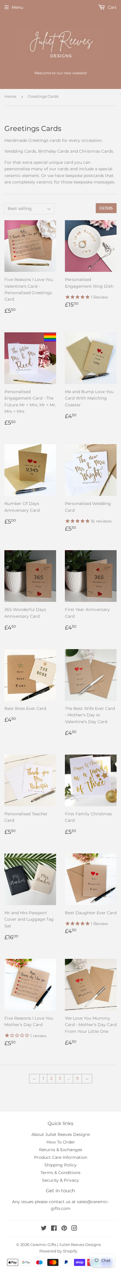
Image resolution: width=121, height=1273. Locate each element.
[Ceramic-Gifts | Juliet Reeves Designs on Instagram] (74, 1229)
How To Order (60, 1142)
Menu (17, 7)
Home (10, 96)
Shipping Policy (60, 1165)
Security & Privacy (60, 1180)
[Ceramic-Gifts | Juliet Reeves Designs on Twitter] (44, 1229)
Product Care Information (60, 1157)
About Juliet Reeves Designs (60, 1134)
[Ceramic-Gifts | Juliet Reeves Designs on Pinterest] (64, 1229)
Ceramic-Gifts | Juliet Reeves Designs (65, 1244)
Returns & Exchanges (60, 1149)
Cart (112, 7)
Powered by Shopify (58, 1251)
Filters (106, 208)
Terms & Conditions (60, 1172)
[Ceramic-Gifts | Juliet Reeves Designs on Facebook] (54, 1229)
